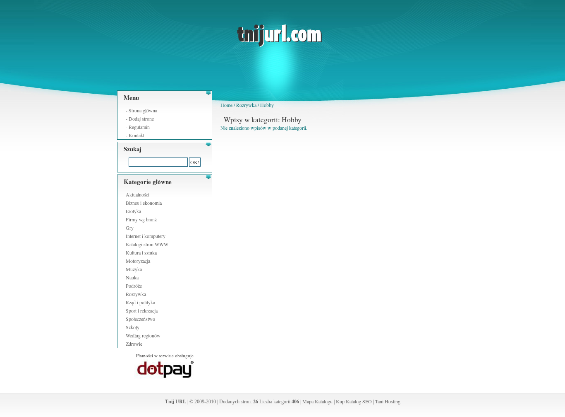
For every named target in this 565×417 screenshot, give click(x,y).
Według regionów (143, 335)
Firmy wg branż (141, 219)
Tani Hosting (387, 401)
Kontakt (136, 135)
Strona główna (143, 110)
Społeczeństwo (140, 318)
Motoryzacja (138, 260)
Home (226, 105)
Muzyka (134, 269)
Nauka (132, 277)
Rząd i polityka (140, 302)
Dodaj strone (141, 118)
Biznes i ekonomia (144, 202)
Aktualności (137, 194)
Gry (130, 227)
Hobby (267, 105)
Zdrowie (134, 343)
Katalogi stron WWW (147, 244)
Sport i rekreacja (142, 310)
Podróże (134, 285)
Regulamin (139, 127)
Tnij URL (175, 401)
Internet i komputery (145, 236)
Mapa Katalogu (317, 401)
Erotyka (133, 211)
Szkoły (132, 327)
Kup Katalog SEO (354, 401)
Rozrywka (136, 294)
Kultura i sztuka (141, 252)
